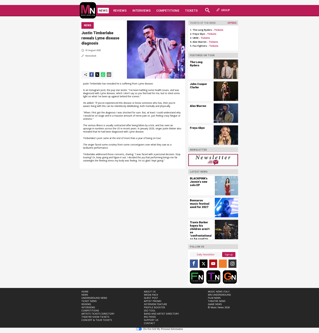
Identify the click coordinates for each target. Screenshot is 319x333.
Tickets (191, 10)
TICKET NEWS (89, 301)
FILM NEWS (214, 297)
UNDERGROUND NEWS (94, 297)
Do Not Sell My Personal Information (163, 329)
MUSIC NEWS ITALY (218, 291)
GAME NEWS (215, 304)
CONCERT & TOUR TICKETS (96, 320)
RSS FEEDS (150, 316)
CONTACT (149, 323)
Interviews (141, 10)
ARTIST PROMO (152, 301)
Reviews (120, 10)
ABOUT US (150, 291)
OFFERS (231, 22)
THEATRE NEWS (216, 301)
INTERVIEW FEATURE (155, 304)
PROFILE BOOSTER (154, 307)
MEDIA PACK (151, 294)
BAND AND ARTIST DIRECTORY (161, 313)
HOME (84, 291)
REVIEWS (86, 304)
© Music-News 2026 (219, 307)
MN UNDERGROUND (219, 294)
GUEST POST (151, 297)
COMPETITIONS (90, 310)
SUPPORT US (151, 320)
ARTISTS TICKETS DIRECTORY (97, 313)
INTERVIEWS (88, 307)
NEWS (84, 294)
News (103, 10)
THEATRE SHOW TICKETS (95, 316)
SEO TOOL (150, 310)
